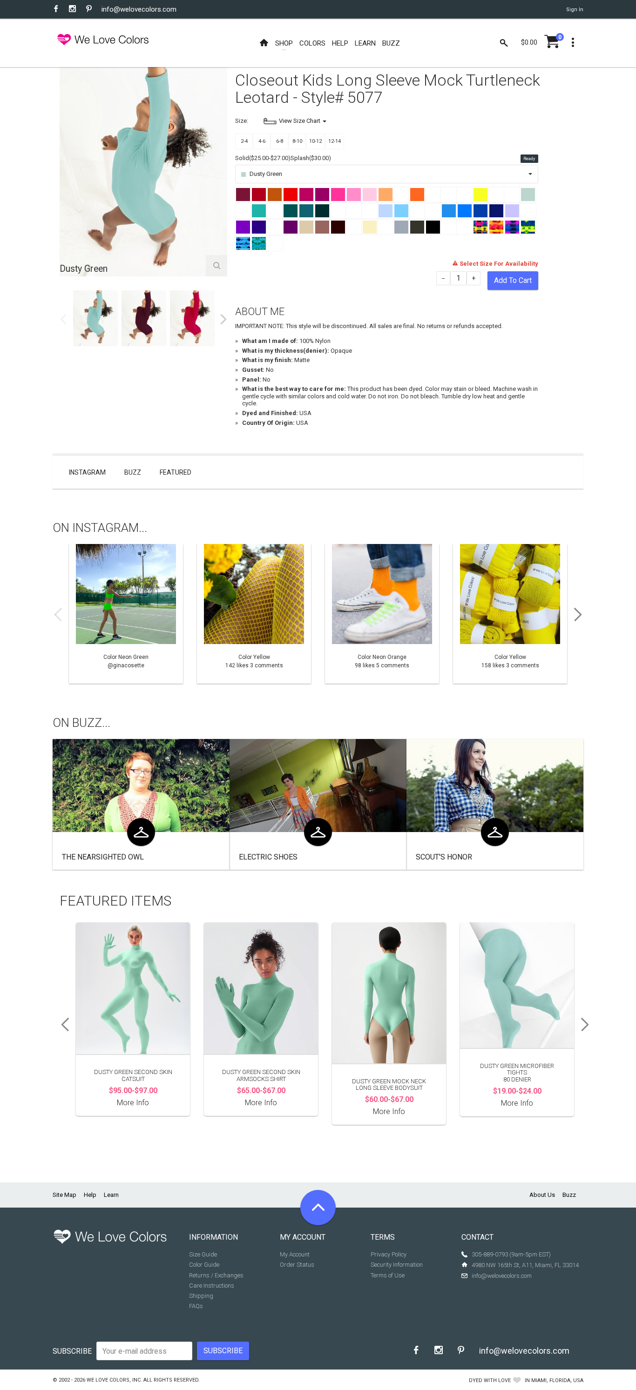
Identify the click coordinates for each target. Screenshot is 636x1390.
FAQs (196, 1306)
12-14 (334, 141)
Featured (175, 472)
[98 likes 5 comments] (382, 614)
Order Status (297, 1264)
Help (90, 1194)
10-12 (315, 141)
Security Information (397, 1264)
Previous (63, 319)
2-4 (244, 141)
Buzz (132, 472)
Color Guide (204, 1264)
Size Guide (203, 1254)
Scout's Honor (444, 857)
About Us (542, 1194)
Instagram (87, 472)
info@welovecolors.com (138, 9)
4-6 (261, 141)
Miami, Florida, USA (557, 1380)
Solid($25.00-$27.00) (263, 157)
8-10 (297, 141)
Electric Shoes (268, 857)
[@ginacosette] (126, 614)
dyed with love (490, 1380)
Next (223, 319)
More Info (133, 1102)
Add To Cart (513, 280)
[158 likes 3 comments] (510, 614)
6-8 (279, 141)
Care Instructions (211, 1285)
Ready (529, 158)
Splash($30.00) (311, 157)
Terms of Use (388, 1275)
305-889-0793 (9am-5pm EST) (511, 1254)
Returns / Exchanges (216, 1275)
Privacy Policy (388, 1254)
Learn (111, 1194)
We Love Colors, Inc (114, 1380)
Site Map (64, 1194)
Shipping (201, 1295)
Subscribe (72, 1351)
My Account (295, 1254)
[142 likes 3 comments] (254, 614)
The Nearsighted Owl (103, 857)
